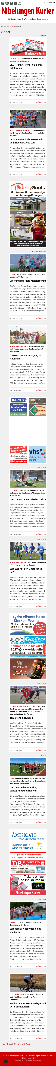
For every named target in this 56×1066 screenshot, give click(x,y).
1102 (23, 1044)
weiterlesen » (41, 102)
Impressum (19, 1061)
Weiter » (29, 1044)
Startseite (13, 26)
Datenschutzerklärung (33, 1061)
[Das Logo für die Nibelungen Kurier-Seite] (28, 11)
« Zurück (5, 1044)
